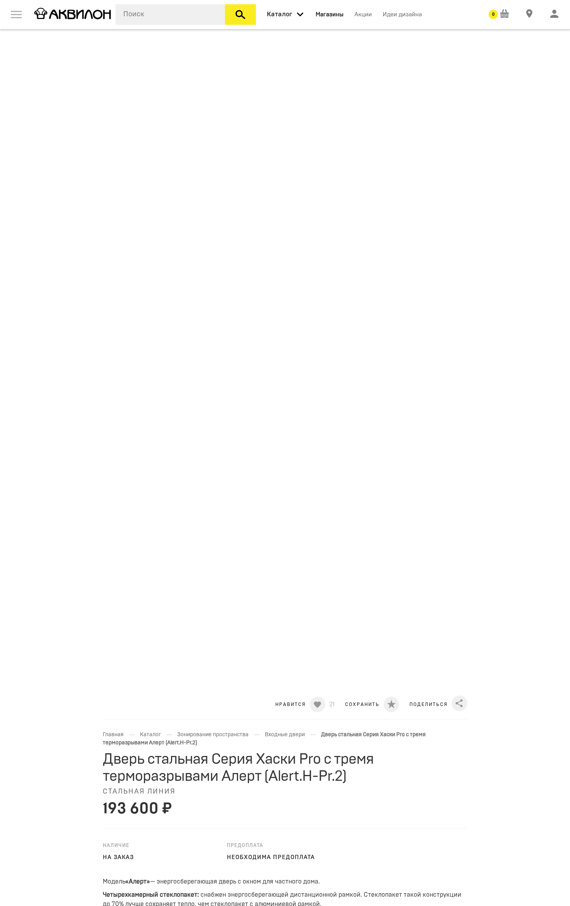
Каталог (150, 734)
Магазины (330, 14)
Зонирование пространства (213, 734)
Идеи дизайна (402, 14)
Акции (363, 14)
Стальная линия (139, 791)
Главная (113, 734)
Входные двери (285, 734)
